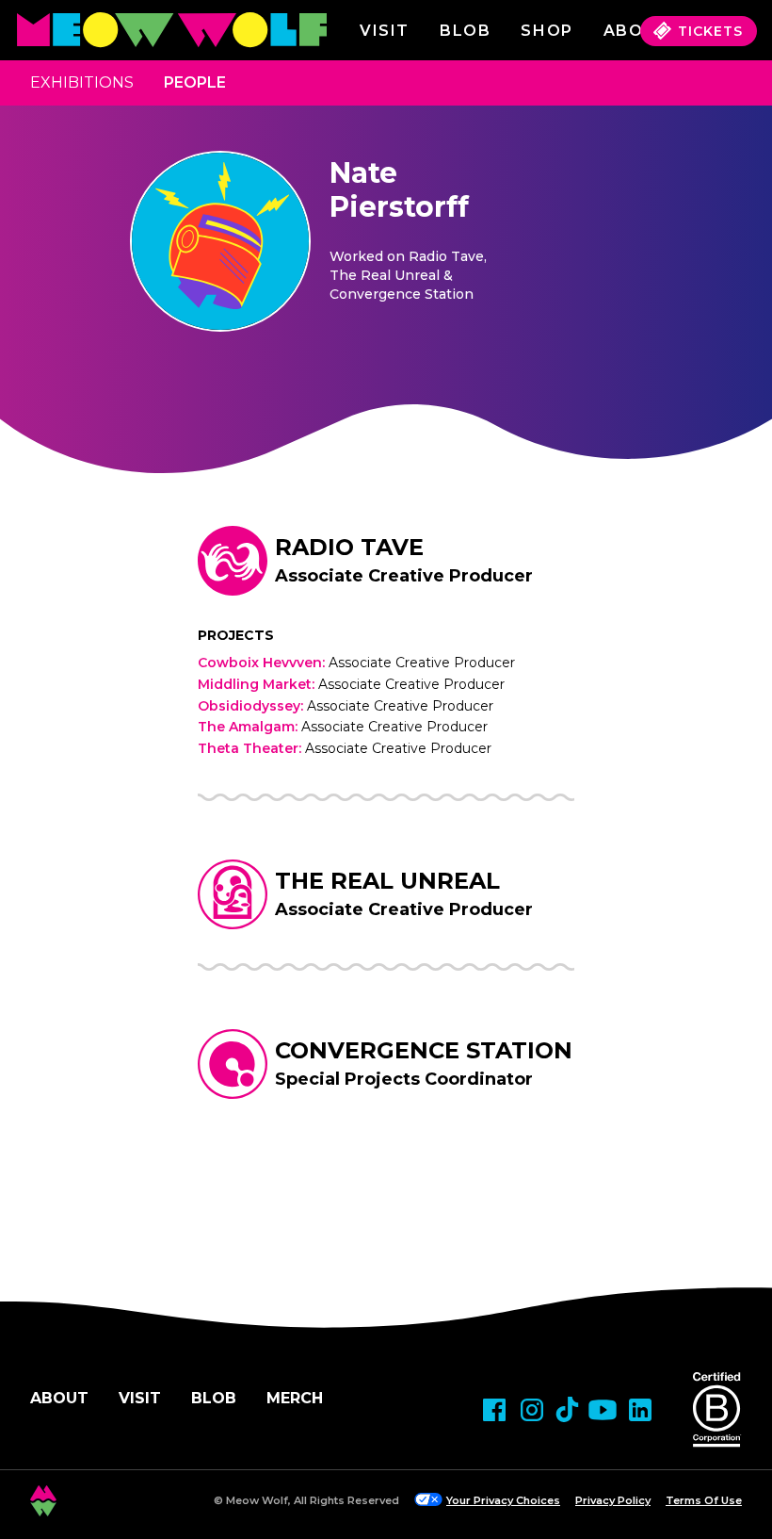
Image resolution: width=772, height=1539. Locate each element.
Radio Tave (349, 547)
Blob (465, 31)
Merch (294, 1398)
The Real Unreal (387, 880)
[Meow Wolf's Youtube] (602, 1410)
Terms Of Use (704, 1500)
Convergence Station (423, 1050)
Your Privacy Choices (503, 1500)
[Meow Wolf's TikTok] (567, 1409)
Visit (385, 31)
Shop (546, 31)
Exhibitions (82, 82)
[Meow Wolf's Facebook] (494, 1410)
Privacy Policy (613, 1500)
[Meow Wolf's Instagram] (532, 1410)
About (59, 1398)
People (195, 82)
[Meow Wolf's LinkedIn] (640, 1410)
